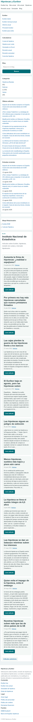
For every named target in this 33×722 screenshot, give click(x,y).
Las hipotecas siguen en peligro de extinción (16, 422)
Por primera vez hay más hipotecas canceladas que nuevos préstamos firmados (16, 301)
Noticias (4, 87)
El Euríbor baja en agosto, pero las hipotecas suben (13, 383)
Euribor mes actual (7, 686)
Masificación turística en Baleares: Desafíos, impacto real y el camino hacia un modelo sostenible (16, 121)
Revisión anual (5, 8)
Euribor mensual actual (9, 22)
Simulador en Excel (8, 47)
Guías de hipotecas (7, 691)
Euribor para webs (8, 31)
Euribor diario (6, 19)
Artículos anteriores (10, 659)
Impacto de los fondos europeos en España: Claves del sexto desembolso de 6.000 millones (16, 107)
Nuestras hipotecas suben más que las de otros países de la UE (15, 623)
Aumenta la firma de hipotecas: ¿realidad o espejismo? (15, 259)
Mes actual (12, 5)
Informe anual (6, 25)
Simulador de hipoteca (8, 688)
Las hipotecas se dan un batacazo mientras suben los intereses (16, 542)
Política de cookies (7, 702)
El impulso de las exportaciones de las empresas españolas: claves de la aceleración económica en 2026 (14, 128)
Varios (4, 92)
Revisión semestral (8, 53)
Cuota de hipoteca (8, 41)
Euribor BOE (6, 224)
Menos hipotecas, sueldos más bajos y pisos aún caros (14, 461)
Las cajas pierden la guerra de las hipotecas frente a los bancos (15, 343)
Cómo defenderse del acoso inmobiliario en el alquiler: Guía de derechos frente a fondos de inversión (16, 136)
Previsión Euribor (7, 28)
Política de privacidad (7, 700)
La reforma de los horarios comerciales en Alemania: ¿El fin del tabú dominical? (15, 142)
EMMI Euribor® (5, 711)
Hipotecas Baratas (8, 82)
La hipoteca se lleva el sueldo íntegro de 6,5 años (15, 502)
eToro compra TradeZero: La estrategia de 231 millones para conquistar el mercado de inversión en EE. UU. (16, 114)
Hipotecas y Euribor (11, 1)
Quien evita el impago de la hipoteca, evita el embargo (16, 583)
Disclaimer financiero (7, 705)
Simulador (15, 8)
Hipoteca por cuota (8, 44)
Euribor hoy (4, 5)
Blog (20, 8)
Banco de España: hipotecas (10, 713)
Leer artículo (9, 289)
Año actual (20, 5)
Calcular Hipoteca (8, 227)
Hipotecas (28, 5)
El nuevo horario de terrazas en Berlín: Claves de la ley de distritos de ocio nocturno (16, 147)
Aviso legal (4, 697)
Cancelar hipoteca (8, 56)
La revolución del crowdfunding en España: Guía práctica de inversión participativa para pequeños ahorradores (16, 153)
